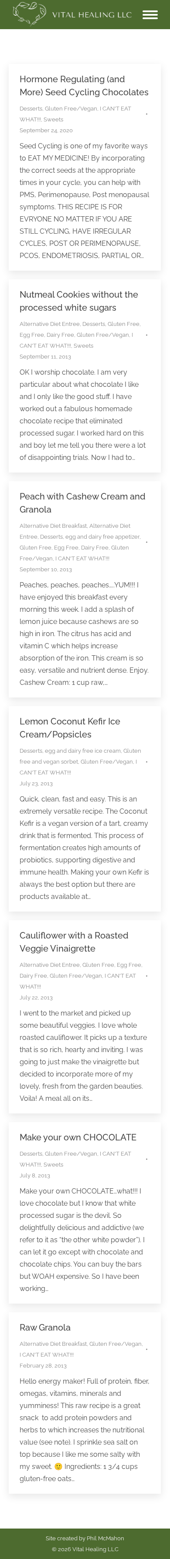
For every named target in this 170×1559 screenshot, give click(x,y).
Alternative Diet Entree (50, 324)
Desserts (31, 108)
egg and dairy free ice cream (83, 751)
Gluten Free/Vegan (71, 108)
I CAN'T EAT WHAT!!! (82, 558)
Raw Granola (45, 1327)
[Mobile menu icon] (150, 15)
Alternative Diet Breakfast (53, 526)
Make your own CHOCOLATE (78, 1137)
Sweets (53, 119)
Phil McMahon (105, 1538)
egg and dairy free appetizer (102, 536)
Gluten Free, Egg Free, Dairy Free (64, 547)
